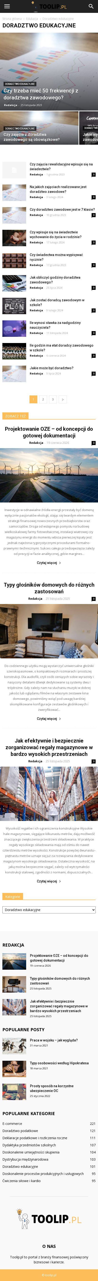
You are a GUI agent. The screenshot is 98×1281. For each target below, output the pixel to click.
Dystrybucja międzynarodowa (25, 1159)
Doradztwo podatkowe (20, 1130)
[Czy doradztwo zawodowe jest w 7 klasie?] (14, 215)
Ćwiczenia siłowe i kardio (21, 1181)
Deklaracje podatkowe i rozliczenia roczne (34, 1138)
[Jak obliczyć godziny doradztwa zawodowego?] (14, 283)
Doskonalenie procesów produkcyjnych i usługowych (43, 1173)
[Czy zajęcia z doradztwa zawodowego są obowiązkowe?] (39, 130)
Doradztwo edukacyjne (20, 84)
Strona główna (12, 19)
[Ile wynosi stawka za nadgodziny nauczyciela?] (14, 328)
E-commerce (12, 1123)
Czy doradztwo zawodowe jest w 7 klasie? (62, 209)
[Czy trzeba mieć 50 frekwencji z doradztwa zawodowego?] (49, 72)
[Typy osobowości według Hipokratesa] (14, 1069)
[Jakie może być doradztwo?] (14, 374)
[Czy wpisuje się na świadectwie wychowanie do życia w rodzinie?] (14, 238)
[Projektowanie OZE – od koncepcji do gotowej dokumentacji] (49, 475)
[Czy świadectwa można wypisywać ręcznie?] (14, 260)
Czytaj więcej (47, 563)
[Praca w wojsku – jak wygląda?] (14, 1046)
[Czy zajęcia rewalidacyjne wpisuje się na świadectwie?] (14, 170)
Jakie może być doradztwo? (52, 368)
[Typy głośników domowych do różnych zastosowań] (49, 631)
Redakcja (10, 105)
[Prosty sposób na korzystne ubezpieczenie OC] (14, 1092)
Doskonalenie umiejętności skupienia (30, 1152)
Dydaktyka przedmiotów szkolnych (29, 1145)
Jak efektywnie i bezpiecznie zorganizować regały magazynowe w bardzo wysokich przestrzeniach (49, 747)
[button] (91, 6)
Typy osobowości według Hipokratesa (59, 1063)
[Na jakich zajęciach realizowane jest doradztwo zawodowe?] (14, 192)
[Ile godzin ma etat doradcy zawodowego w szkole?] (14, 351)
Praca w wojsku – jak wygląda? (54, 1040)
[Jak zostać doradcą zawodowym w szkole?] (14, 306)
